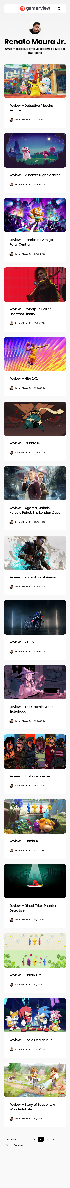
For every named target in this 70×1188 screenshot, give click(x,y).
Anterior (11, 1139)
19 (7, 1145)
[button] (10, 8)
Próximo (18, 1145)
